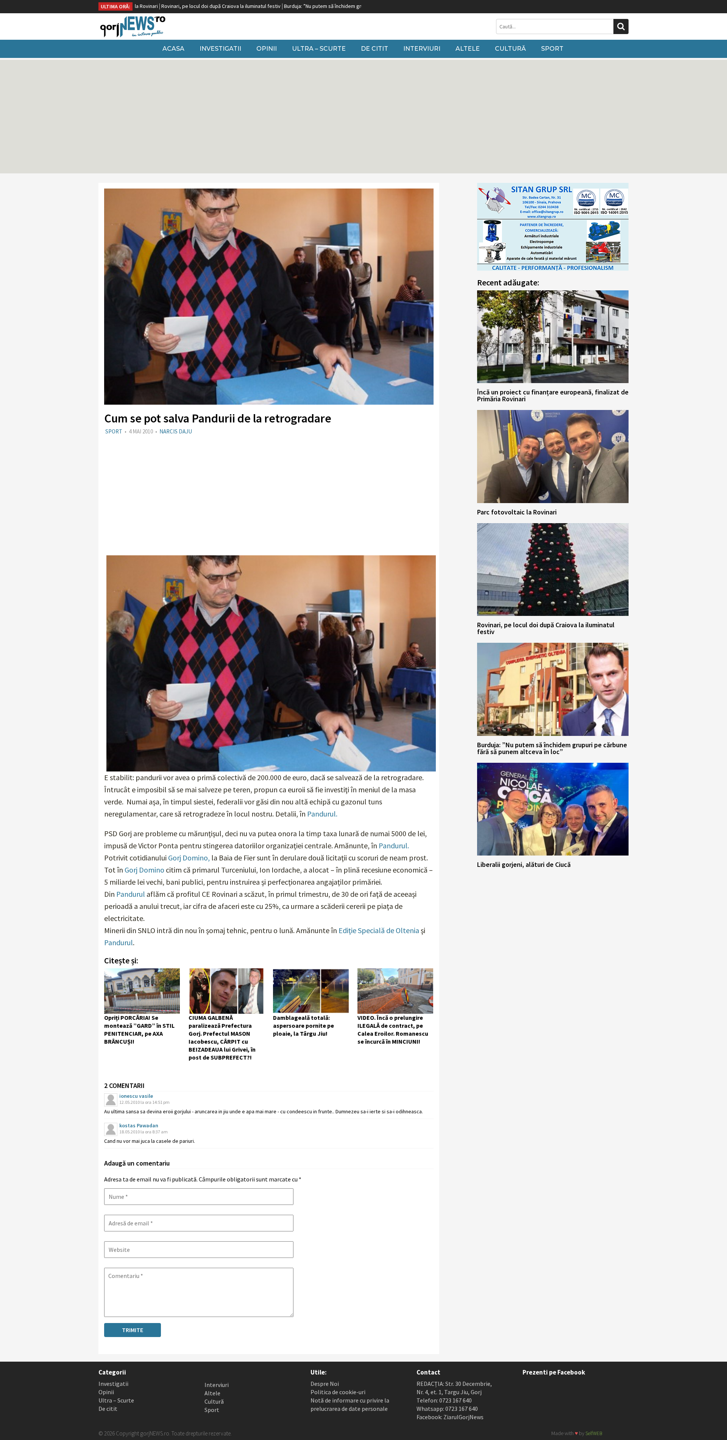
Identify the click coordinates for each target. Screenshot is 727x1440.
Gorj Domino (144, 869)
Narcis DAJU (175, 431)
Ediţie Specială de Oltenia (379, 930)
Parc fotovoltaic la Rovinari (517, 512)
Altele (468, 48)
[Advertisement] (363, 117)
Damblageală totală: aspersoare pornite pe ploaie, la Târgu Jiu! (303, 1025)
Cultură (510, 48)
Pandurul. (322, 813)
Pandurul (130, 894)
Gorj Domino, (189, 857)
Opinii (266, 48)
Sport (552, 48)
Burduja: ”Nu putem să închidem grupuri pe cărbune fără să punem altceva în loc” (310, 6)
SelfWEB (593, 1433)
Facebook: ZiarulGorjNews (450, 1417)
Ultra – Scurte (319, 48)
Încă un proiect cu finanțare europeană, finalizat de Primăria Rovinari (553, 395)
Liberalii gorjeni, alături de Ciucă (524, 864)
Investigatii (220, 48)
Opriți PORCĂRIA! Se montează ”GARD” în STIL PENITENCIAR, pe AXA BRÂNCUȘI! (139, 1029)
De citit (374, 48)
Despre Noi (324, 1383)
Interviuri (421, 48)
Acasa (173, 48)
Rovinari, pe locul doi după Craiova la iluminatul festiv (155, 6)
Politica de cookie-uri (337, 1392)
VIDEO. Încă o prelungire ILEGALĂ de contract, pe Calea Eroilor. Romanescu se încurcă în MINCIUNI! (392, 1029)
